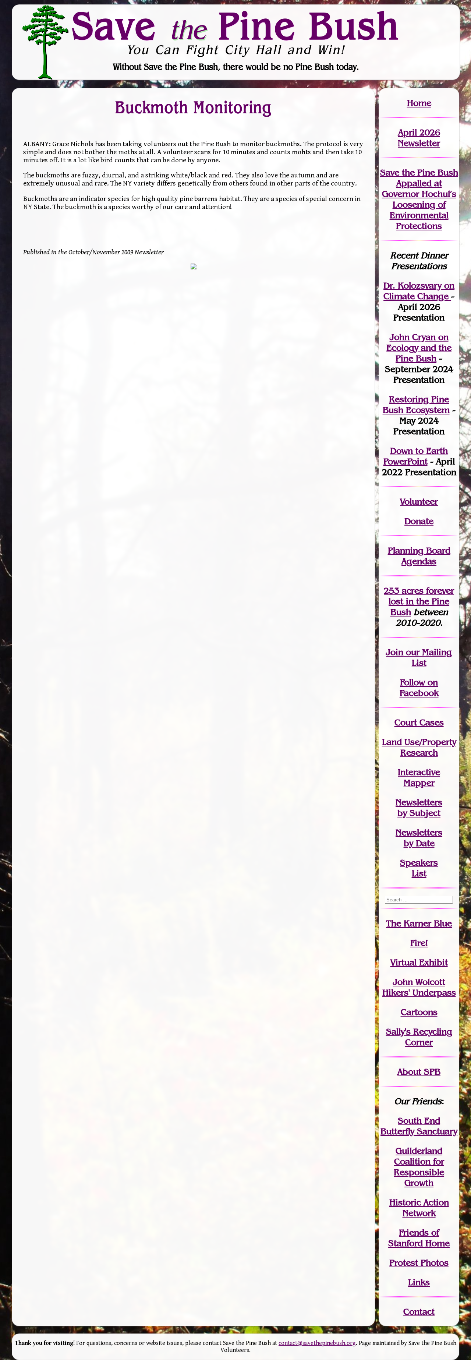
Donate (418, 521)
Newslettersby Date (419, 837)
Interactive (419, 772)
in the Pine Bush (421, 601)
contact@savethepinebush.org (317, 1343)
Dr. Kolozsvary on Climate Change (418, 290)
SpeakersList (419, 868)
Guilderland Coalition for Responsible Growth (419, 1166)
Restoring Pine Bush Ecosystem (416, 404)
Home (419, 103)
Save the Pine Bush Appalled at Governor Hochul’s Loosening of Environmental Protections (419, 199)
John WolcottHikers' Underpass (419, 987)
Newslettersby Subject (419, 807)
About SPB (418, 1071)
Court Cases (419, 722)
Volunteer (419, 501)
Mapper (419, 782)
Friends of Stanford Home (419, 1237)
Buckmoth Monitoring (193, 107)
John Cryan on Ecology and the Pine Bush (418, 348)
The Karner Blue (419, 923)
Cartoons (419, 1012)
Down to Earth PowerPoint (415, 456)
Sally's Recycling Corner (419, 1037)
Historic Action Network (419, 1207)
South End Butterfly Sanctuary (418, 1126)
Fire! (419, 942)
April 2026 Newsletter (419, 137)
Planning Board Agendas (419, 555)
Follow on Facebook (419, 687)
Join (394, 652)
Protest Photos (419, 1262)
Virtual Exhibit (419, 962)
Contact (419, 1311)
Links (419, 1282)
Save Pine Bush (236, 26)
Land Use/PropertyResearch (419, 747)
